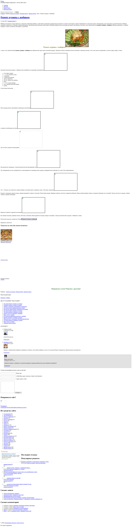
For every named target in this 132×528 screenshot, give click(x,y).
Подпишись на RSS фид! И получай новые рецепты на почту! (14, 406)
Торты (5, 423)
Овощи (5, 434)
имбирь (8, 297)
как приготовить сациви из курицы (13, 303)
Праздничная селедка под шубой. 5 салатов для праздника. (19, 497)
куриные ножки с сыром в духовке (13, 305)
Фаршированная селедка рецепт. (12, 496)
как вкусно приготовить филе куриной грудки (19, 484)
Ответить (6, 339)
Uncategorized (7, 414)
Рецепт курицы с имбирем (15, 17)
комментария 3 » (12, 21)
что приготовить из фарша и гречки (13, 312)
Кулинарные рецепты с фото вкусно (14, 522)
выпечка (6, 444)
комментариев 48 (8, 487)
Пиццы (5, 420)
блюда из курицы (14, 13)
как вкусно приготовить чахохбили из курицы (16, 309)
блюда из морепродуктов (10, 429)
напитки (6, 418)
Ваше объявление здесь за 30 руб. (9, 453)
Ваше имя (18, 373)
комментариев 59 (8, 470)
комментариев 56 (8, 474)
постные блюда (8, 437)
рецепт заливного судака (42, 461)
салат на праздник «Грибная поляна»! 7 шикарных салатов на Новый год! (23, 499)
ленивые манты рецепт (10, 323)
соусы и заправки (8, 419)
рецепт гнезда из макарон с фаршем (13, 313)
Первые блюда (7, 427)
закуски (6, 443)
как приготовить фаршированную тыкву (14, 308)
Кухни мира (7, 433)
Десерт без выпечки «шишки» (11, 493)
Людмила (6, 342)
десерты (6, 432)
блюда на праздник (9, 441)
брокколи (3, 297)
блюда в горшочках (9, 416)
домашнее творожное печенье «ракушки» (24, 505)
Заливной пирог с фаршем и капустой (14, 494)
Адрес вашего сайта (21, 379)
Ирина (5, 509)
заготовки (6, 430)
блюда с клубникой (9, 426)
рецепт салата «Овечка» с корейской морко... (18, 467)
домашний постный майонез (20, 508)
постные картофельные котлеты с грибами (15, 316)
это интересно (7, 415)
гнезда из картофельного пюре (29, 472)
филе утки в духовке (9, 314)
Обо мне (6, 6)
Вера (5, 359)
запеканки (6, 425)
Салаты (6, 445)
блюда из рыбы (8, 438)
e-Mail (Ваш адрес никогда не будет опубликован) (29, 376)
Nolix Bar (5, 451)
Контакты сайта (8, 9)
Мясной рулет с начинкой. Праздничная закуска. (16, 319)
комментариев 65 (8, 464)
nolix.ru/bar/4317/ (5, 458)
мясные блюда (32, 13)
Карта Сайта (7, 8)
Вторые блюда (24, 13)
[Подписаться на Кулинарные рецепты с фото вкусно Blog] (3, 405)
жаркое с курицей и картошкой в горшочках (15, 306)
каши (5, 422)
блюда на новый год (9, 436)
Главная (6, 5)
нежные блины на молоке (13, 478)
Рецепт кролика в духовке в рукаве (13, 317)
